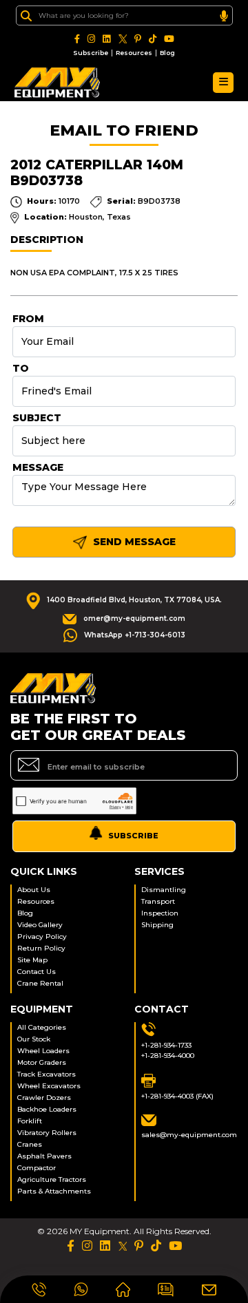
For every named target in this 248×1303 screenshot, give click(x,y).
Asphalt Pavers (44, 1156)
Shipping (157, 924)
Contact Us (36, 971)
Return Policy (41, 948)
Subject (36, 418)
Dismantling (163, 889)
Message (37, 467)
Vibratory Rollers (46, 1132)
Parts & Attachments (54, 1191)
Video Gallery (40, 924)
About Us (33, 889)
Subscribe (90, 52)
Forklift (29, 1120)
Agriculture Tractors (51, 1179)
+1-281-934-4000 (167, 1055)
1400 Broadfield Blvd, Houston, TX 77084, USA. (134, 599)
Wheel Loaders (43, 1050)
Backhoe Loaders (46, 1109)
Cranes (29, 1144)
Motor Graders (41, 1062)
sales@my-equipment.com (189, 1134)
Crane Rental (40, 983)
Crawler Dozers (44, 1097)
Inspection (159, 913)
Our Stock (33, 1039)
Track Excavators (46, 1074)
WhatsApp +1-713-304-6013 (134, 635)
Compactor (36, 1167)
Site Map (32, 959)
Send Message (133, 542)
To (20, 368)
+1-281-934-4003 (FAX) (177, 1096)
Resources (134, 52)
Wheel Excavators (49, 1085)
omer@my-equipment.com (134, 618)
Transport (158, 901)
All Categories (41, 1027)
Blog (167, 52)
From (28, 318)
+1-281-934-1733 (166, 1045)
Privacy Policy (42, 936)
